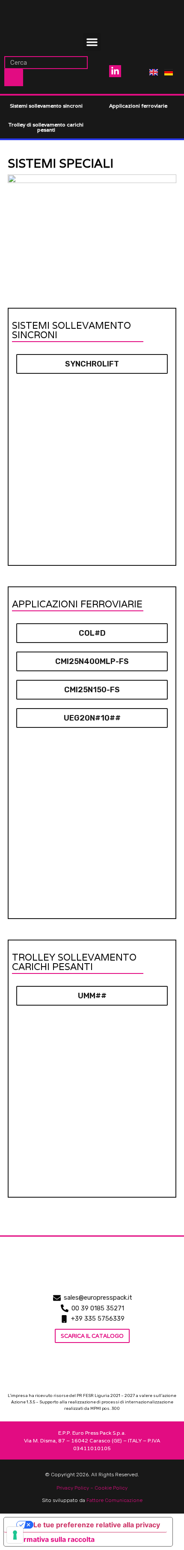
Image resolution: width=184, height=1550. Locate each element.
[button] (92, 42)
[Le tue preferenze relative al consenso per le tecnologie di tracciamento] (15, 1535)
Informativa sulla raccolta (53, 1539)
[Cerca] (13, 77)
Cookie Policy (111, 1488)
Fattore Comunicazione (114, 1500)
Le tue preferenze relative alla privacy (96, 1524)
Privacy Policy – (75, 1488)
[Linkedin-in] (115, 71)
